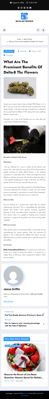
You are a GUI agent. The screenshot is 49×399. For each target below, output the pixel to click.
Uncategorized (16, 346)
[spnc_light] (43, 30)
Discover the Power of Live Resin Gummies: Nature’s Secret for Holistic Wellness (22, 376)
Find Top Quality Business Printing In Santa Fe (24, 315)
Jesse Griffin (23, 51)
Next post (8, 319)
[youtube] (30, 8)
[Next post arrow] (43, 324)
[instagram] (27, 8)
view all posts (8, 301)
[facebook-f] (18, 8)
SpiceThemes (24, 395)
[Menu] (4, 30)
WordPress (26, 393)
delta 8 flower (9, 51)
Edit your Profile (36, 294)
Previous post (9, 311)
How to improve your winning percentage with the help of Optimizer (22, 324)
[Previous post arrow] (43, 313)
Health (8, 346)
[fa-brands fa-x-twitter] (21, 8)
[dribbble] (24, 8)
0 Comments (9, 55)
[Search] (38, 30)
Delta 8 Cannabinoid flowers (14, 250)
